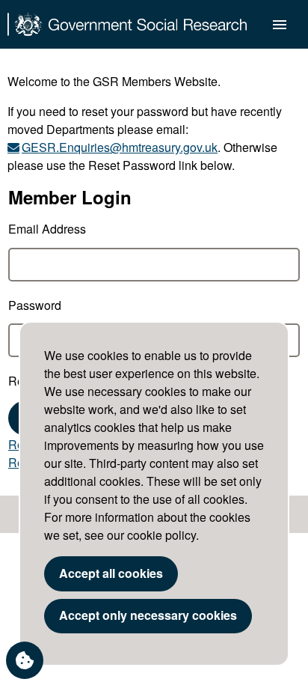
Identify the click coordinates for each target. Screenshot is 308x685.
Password (34, 305)
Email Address (47, 228)
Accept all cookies (111, 573)
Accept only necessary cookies (148, 615)
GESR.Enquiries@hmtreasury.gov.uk (120, 147)
